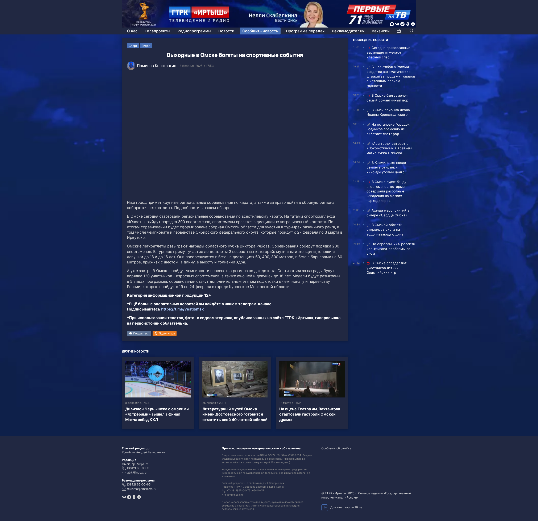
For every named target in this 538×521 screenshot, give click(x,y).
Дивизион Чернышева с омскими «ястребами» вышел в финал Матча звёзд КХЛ (157, 414)
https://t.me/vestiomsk (182, 309)
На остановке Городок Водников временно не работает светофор (388, 129)
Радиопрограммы (194, 31)
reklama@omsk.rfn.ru (141, 489)
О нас (132, 31)
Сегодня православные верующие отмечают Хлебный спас (388, 52)
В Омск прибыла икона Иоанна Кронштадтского (388, 112)
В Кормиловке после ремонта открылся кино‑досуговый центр (386, 167)
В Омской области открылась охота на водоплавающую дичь (385, 229)
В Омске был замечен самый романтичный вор (387, 97)
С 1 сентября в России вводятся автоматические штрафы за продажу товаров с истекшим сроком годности (391, 76)
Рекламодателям (348, 31)
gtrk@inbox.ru (136, 472)
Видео (145, 45)
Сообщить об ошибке (336, 448)
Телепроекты (157, 31)
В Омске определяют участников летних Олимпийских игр (387, 268)
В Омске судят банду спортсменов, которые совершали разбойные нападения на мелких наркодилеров (386, 191)
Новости (226, 31)
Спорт (133, 45)
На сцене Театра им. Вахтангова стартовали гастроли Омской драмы (309, 414)
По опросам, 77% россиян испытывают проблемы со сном (391, 248)
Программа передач (305, 31)
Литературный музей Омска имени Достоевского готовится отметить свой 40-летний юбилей (235, 414)
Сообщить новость (260, 31)
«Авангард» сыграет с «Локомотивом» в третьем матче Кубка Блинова (389, 148)
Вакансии (381, 31)
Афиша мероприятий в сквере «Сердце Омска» (388, 212)
